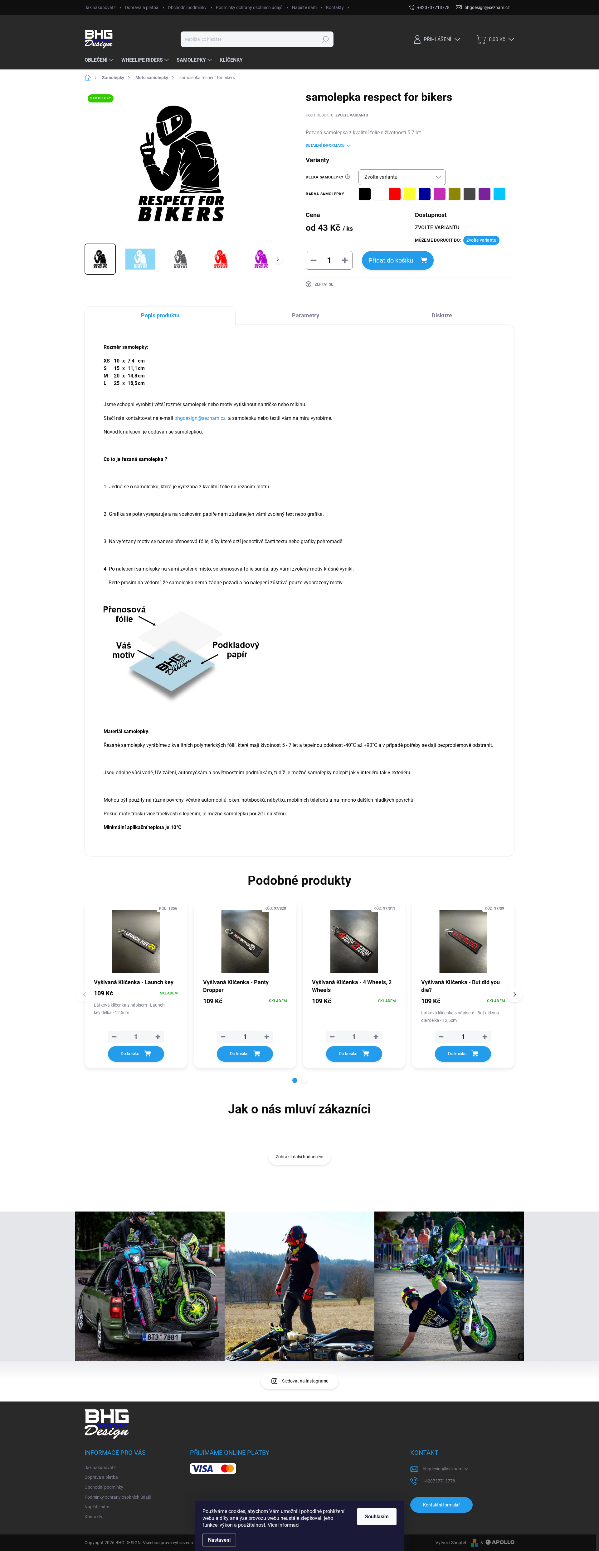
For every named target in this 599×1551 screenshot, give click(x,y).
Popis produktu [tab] (160, 315)
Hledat (325, 39)
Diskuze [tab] (442, 315)
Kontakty (335, 7)
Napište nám (304, 7)
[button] (295, 1080)
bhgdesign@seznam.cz (445, 1468)
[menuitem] (100, 60)
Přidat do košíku (390, 260)
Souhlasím (377, 1517)
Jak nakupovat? (100, 7)
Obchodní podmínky (187, 7)
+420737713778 (439, 1480)
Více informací (284, 1525)
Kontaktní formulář (441, 1504)
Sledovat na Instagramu (305, 1380)
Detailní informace (325, 145)
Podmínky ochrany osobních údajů (249, 7)
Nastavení (219, 1540)
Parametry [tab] (305, 315)
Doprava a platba (141, 7)
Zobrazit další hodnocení (299, 1156)
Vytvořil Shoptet (451, 1542)
